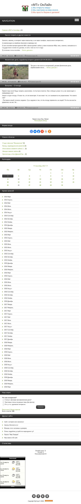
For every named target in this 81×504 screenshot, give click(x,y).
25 (8, 185)
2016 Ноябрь (8, 298)
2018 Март (7, 349)
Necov (12, 108)
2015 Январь (8, 228)
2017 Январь (8, 304)
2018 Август (8, 364)
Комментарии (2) (32, 108)
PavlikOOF (13, 82)
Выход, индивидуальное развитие (13, 146)
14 (40, 179)
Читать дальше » (27, 50)
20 (29, 182)
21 (40, 182)
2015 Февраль (8, 231)
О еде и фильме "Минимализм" (12, 143)
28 (40, 185)
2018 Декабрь (8, 377)
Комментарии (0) (32, 56)
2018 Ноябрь (8, 374)
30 (62, 185)
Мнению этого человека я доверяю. (15, 428)
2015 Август (8, 250)
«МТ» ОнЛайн (41, 4)
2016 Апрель (8, 276)
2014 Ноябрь (8, 222)
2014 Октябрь (8, 219)
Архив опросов (15, 409)
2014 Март (7, 196)
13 (29, 179)
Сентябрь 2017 (40, 166)
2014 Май (7, 203)
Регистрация (38, 120)
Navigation (8, 21)
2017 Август (8, 326)
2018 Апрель (8, 352)
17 (73, 179)
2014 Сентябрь (9, 215)
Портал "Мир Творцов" (11, 434)
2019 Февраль (8, 383)
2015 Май (7, 241)
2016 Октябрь (8, 295)
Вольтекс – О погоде (13, 86)
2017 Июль (7, 323)
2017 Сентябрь (9, 330)
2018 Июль (7, 361)
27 (29, 185)
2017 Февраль (8, 307)
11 (8, 179)
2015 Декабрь (8, 263)
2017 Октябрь (8, 333)
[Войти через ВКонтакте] (35, 131)
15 (51, 179)
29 (51, 185)
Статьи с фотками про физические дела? (18, 400)
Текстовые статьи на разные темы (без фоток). (20, 402)
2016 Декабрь (8, 301)
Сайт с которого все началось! (14, 422)
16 (62, 179)
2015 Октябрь (8, 257)
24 (73, 182)
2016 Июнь (7, 282)
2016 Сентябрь (9, 292)
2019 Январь (8, 380)
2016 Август (8, 288)
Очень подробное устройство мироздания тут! (19, 431)
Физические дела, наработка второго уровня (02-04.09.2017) (28, 60)
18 (8, 182)
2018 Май (7, 355)
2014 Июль (7, 209)
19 (18, 182)
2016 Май (7, 279)
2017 (10, 30)
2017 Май (7, 317)
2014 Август (8, 212)
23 (62, 182)
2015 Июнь (7, 244)
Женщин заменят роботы (10, 151)
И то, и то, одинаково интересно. (15, 404)
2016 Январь (8, 266)
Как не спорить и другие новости (17, 35)
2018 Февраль (8, 345)
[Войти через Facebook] (38, 131)
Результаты (5, 409)
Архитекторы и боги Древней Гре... (13, 154)
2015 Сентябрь (9, 254)
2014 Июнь (7, 206)
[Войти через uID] (31, 131)
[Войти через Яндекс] (42, 131)
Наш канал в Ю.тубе (10, 437)
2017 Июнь (7, 320)
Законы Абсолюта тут (11, 425)
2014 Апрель (8, 200)
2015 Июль (7, 247)
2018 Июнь (7, 358)
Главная (4, 30)
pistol (11, 56)
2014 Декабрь (8, 225)
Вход (45, 120)
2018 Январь (8, 342)
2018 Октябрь (8, 371)
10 (73, 176)
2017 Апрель (8, 314)
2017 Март (7, 311)
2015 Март (7, 235)
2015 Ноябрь (8, 260)
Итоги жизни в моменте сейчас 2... (13, 148)
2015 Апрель (8, 238)
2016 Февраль (8, 269)
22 (51, 182)
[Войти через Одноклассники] (49, 131)
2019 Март (7, 387)
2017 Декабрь (8, 339)
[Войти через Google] (46, 131)
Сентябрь (16, 30)
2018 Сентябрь (9, 368)
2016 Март (7, 273)
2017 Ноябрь (8, 336)
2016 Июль (7, 285)
